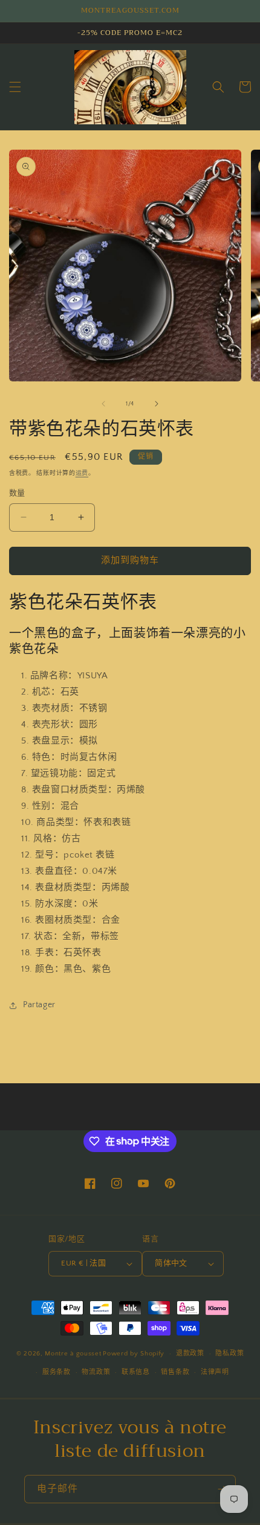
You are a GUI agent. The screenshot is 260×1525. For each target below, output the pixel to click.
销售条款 (175, 1372)
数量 (17, 493)
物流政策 (96, 1372)
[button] (15, 87)
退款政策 (190, 1353)
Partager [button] (39, 1005)
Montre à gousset (73, 1353)
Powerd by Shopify (133, 1353)
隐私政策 (229, 1353)
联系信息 (136, 1372)
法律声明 (215, 1372)
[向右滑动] (156, 403)
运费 (82, 473)
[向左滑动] (103, 403)
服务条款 (56, 1372)
